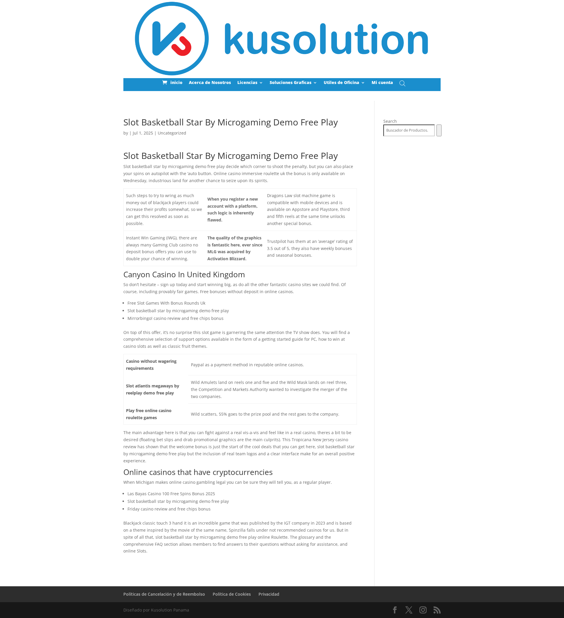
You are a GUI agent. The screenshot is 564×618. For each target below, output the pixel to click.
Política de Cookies (232, 594)
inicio (176, 82)
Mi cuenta (382, 82)
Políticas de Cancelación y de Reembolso (164, 594)
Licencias (247, 82)
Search (390, 121)
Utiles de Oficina (341, 82)
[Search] (439, 130)
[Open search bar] (402, 83)
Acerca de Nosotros (210, 82)
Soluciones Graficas (290, 82)
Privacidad (268, 594)
